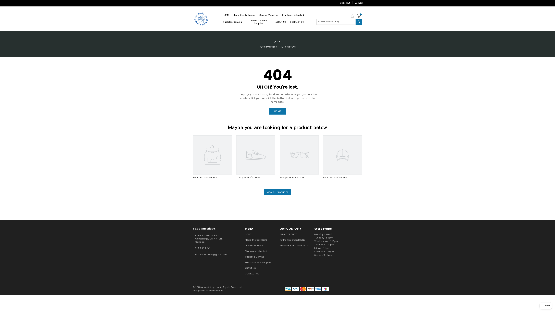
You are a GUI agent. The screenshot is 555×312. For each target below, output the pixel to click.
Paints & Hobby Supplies (258, 262)
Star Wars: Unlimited (256, 251)
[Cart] (359, 16)
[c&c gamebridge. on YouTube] (194, 3)
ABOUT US (250, 268)
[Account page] (353, 16)
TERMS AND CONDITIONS (292, 239)
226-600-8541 (202, 248)
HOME (277, 111)
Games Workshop (254, 245)
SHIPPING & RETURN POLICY (294, 245)
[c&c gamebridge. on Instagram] (189, 3)
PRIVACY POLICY (288, 234)
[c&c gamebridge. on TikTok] (200, 3)
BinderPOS (217, 290)
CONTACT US (252, 273)
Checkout (345, 2)
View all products (277, 192)
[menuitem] (226, 15)
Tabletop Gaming (254, 256)
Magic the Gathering (256, 239)
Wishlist (359, 2)
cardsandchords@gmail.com (211, 254)
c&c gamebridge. (268, 46)
